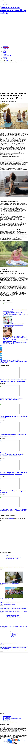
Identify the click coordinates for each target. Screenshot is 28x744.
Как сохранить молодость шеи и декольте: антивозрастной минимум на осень (13, 473)
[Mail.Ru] (14, 350)
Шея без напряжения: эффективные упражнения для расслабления (11, 398)
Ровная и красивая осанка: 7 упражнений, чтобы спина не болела (13, 435)
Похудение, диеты (7, 719)
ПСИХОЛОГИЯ (7, 50)
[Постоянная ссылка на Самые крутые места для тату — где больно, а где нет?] (10, 413)
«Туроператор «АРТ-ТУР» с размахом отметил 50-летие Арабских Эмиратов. (15, 343)
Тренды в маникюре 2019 (9, 360)
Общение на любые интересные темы (12, 718)
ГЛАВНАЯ (5, 46)
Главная (2, 60)
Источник (2, 297)
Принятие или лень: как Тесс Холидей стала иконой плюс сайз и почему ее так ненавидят (14, 337)
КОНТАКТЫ (5, 3)
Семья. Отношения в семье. (9, 721)
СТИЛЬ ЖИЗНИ (7, 55)
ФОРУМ (5, 58)
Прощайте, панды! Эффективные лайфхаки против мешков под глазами (13, 611)
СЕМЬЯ (5, 57)
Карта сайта (5, 4)
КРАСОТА (5, 48)
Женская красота (7, 716)
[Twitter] (14, 348)
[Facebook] (14, 346)
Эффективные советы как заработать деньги (8, 643)
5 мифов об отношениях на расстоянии (7, 604)
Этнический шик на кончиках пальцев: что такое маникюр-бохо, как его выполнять (13, 380)
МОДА (4, 51)
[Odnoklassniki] (14, 352)
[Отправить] (14, 359)
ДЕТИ (4, 52)
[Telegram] (14, 354)
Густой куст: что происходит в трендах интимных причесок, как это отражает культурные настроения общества (12, 454)
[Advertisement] (14, 30)
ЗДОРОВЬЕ (6, 47)
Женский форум (6, 717)
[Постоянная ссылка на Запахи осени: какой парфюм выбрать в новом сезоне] (10, 488)
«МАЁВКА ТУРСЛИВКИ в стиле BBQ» (7, 598)
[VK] (14, 357)
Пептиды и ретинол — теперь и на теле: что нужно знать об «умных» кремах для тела (13, 509)
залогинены (11, 518)
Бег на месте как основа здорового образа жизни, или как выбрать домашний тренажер (13, 325)
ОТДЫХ (5, 54)
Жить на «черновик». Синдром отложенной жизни (9, 583)
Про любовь (5, 720)
